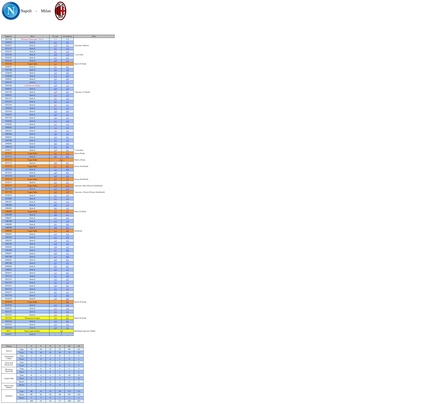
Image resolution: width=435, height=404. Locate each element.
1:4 (67, 134)
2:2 (67, 42)
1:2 (67, 95)
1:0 (55, 55)
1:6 (67, 121)
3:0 (55, 228)
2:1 (55, 42)
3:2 (55, 79)
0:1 (67, 67)
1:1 (55, 70)
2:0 (55, 111)
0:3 (67, 76)
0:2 (61, 160)
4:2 (55, 102)
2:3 (67, 98)
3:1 (55, 48)
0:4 (67, 79)
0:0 (67, 73)
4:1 (55, 224)
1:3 (67, 48)
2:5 (67, 263)
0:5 (67, 237)
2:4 (67, 89)
